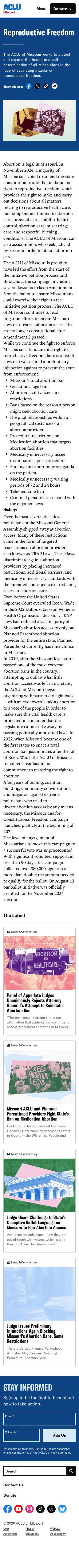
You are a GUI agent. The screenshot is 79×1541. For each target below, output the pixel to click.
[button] (46, 86)
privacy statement (59, 1452)
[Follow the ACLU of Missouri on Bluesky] (62, 1509)
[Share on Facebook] (29, 87)
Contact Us (13, 1485)
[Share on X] (37, 87)
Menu (41, 8)
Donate (9, 1495)
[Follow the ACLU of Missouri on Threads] (51, 1509)
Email (9, 1416)
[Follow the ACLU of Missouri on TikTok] (40, 1509)
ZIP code (11, 1432)
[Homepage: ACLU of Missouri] (18, 8)
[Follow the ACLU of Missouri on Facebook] (7, 1509)
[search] (71, 1471)
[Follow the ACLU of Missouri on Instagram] (29, 1509)
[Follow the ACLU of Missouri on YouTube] (18, 1509)
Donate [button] (60, 8)
